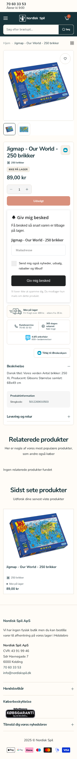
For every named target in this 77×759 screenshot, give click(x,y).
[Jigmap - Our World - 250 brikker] (38, 535)
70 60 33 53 (12, 667)
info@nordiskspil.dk (17, 673)
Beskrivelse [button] (15, 366)
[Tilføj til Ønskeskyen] (65, 150)
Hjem (6, 43)
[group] (38, 85)
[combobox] (31, 29)
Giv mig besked (38, 280)
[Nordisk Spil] (37, 18)
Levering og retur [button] (19, 416)
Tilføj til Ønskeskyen (54, 353)
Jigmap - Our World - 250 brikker (31, 567)
